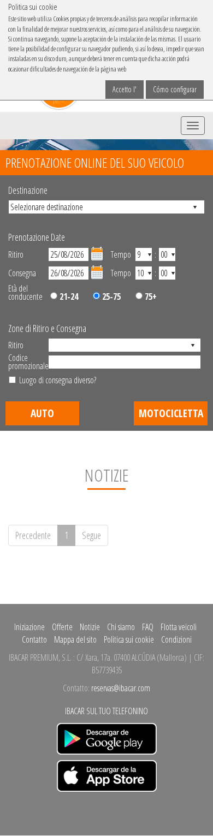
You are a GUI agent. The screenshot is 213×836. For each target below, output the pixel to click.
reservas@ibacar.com (120, 688)
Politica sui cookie (129, 639)
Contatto (34, 639)
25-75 (110, 296)
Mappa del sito (75, 639)
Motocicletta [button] (171, 413)
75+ (150, 296)
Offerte (62, 627)
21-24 (67, 296)
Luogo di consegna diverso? (57, 380)
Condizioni (176, 639)
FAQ (147, 627)
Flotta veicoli (179, 627)
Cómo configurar (175, 89)
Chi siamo (121, 627)
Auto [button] (42, 413)
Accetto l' (125, 89)
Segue (91, 535)
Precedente (33, 535)
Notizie (90, 627)
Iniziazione (29, 627)
